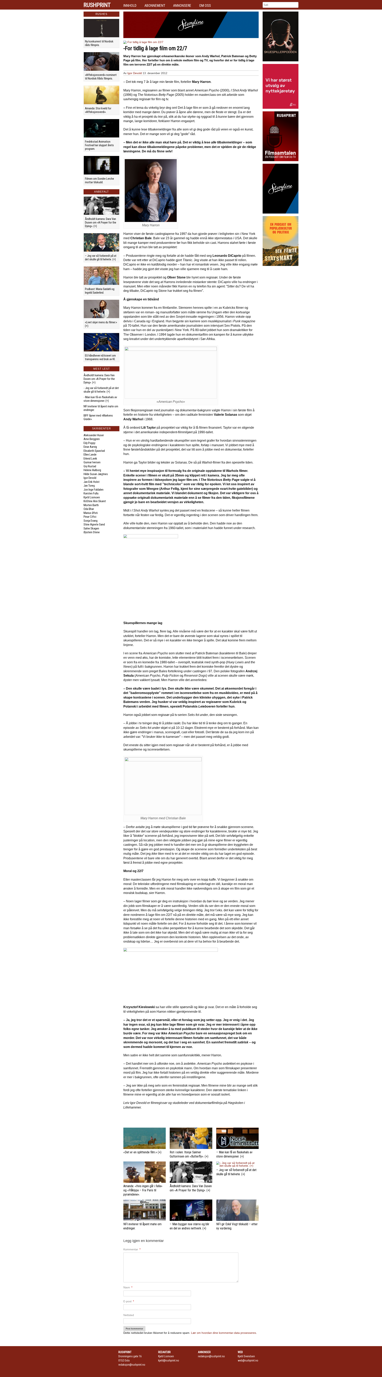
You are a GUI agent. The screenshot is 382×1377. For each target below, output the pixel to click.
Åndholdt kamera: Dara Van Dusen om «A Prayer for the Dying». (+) (100, 222)
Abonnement (154, 5)
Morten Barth (91, 505)
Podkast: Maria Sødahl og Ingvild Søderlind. (99, 290)
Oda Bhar (89, 509)
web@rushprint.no (248, 1360)
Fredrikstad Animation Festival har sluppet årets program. (99, 145)
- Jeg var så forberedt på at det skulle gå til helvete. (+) (101, 389)
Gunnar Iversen (92, 462)
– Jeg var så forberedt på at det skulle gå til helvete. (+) (100, 257)
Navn (127, 1287)
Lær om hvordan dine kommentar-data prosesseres (223, 1332)
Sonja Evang (90, 520)
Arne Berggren (92, 439)
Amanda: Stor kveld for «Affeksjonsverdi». (98, 110)
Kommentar (131, 1249)
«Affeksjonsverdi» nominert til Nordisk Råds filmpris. (101, 76)
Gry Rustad (90, 466)
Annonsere (182, 5)
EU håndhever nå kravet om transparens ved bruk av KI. (100, 357)
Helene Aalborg (92, 470)
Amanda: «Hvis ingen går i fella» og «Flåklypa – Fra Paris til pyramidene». (142, 1190)
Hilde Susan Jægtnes (96, 474)
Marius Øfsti (91, 513)
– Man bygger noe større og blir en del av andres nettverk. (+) (189, 1226)
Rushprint (97, 5)
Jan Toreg (89, 485)
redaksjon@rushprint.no (131, 1364)
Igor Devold (90, 478)
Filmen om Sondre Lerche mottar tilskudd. (99, 180)
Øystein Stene (92, 532)
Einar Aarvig (90, 447)
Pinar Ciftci (90, 516)
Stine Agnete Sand (94, 524)
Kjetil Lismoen (92, 497)
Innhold (129, 5)
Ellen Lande (90, 454)
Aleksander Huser (94, 435)
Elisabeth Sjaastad (94, 451)
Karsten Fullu (91, 493)
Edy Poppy (89, 443)
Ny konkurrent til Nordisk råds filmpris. (99, 43)
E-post (128, 1301)
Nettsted (128, 1315)
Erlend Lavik (90, 458)
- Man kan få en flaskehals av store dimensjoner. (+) (100, 399)
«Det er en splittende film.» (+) (142, 1152)
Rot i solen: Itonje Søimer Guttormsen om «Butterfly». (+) (189, 1154)
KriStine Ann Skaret (95, 501)
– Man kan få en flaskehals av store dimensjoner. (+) (234, 1154)
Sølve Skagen (91, 528)
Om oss (205, 5)
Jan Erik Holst (91, 482)
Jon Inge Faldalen (93, 489)
